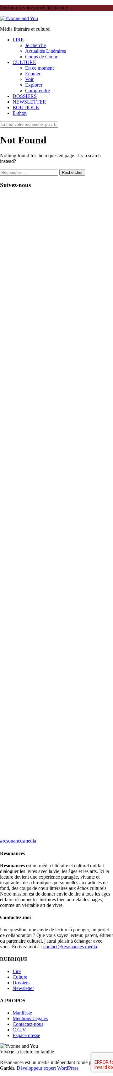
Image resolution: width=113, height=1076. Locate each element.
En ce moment (39, 68)
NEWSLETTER (29, 101)
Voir (29, 79)
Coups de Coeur (41, 56)
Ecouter (32, 73)
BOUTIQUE (26, 107)
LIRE (18, 39)
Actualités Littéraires (45, 51)
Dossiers (21, 982)
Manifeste (22, 1012)
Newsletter (23, 988)
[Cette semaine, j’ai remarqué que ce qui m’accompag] (56, 385)
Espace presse (26, 1035)
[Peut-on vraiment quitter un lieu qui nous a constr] (56, 268)
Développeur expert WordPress (47, 1068)
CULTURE (24, 62)
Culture (20, 977)
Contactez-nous (28, 1024)
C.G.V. (20, 1029)
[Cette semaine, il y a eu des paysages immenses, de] (56, 666)
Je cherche (35, 45)
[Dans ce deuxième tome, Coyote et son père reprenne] (56, 771)
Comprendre (37, 90)
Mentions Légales (30, 1018)
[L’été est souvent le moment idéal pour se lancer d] (56, 459)
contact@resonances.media (70, 946)
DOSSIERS (25, 96)
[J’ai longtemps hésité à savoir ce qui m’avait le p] (56, 556)
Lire (17, 971)
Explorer (33, 85)
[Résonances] (19, 18)
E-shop (20, 113)
